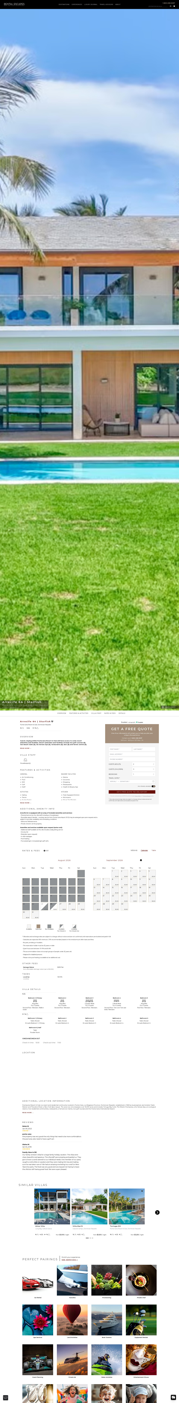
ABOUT (117, 4)
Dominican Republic (38, 705)
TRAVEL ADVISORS (106, 4)
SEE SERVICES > (70, 1260)
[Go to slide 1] (49, 1222)
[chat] (173, 1397)
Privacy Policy (138, 796)
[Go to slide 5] (129, 1222)
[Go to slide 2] (88, 1222)
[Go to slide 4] (53, 1222)
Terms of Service (147, 796)
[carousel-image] (52, 1206)
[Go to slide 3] (52, 1222)
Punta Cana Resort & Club (14, 705)
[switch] (153, 786)
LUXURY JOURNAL (90, 4)
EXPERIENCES (77, 4)
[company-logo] (14, 4)
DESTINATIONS (64, 4)
